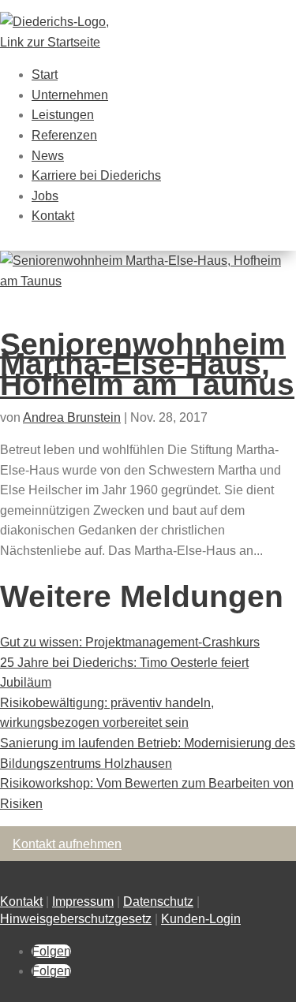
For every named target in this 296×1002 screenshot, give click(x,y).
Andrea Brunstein (72, 417)
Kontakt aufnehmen (67, 844)
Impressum (83, 901)
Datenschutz (158, 901)
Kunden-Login (201, 919)
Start (45, 74)
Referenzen (64, 135)
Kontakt (53, 215)
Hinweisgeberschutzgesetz (76, 919)
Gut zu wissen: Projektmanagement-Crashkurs (130, 642)
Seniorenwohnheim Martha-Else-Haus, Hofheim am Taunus (147, 364)
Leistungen (63, 114)
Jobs (45, 196)
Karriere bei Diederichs (96, 175)
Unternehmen (70, 95)
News (48, 155)
